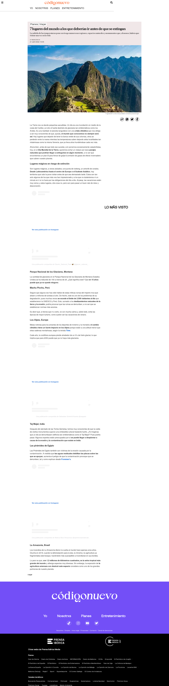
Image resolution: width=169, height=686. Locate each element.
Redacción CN (36, 39)
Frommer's (66, 459)
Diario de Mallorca (89, 659)
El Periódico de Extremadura (69, 663)
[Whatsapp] (127, 119)
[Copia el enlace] (122, 119)
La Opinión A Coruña (51, 667)
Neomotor (111, 681)
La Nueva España (34, 667)
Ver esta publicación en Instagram (45, 230)
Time (68, 330)
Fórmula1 (64, 681)
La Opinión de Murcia (68, 667)
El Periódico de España (36, 663)
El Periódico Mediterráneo (91, 663)
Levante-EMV (132, 667)
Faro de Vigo (108, 663)
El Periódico (52, 663)
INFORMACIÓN (75, 659)
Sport (52, 671)
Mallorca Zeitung (34, 671)
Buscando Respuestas (36, 681)
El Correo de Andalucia (93, 671)
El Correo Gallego (76, 671)
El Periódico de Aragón (122, 659)
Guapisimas (74, 681)
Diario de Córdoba (48, 659)
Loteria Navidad (99, 681)
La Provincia (120, 667)
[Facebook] (137, 119)
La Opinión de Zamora (105, 667)
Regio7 (45, 671)
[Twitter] (132, 119)
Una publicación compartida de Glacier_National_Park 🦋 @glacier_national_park (61, 264)
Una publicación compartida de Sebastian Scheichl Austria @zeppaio (61, 416)
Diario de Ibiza (62, 659)
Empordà (108, 659)
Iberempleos (85, 681)
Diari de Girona (33, 659)
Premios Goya (122, 681)
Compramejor (53, 681)
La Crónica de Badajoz (123, 663)
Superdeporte (62, 671)
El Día (101, 659)
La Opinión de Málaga (87, 667)
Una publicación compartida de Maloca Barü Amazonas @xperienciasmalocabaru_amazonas (66, 538)
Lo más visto (116, 207)
